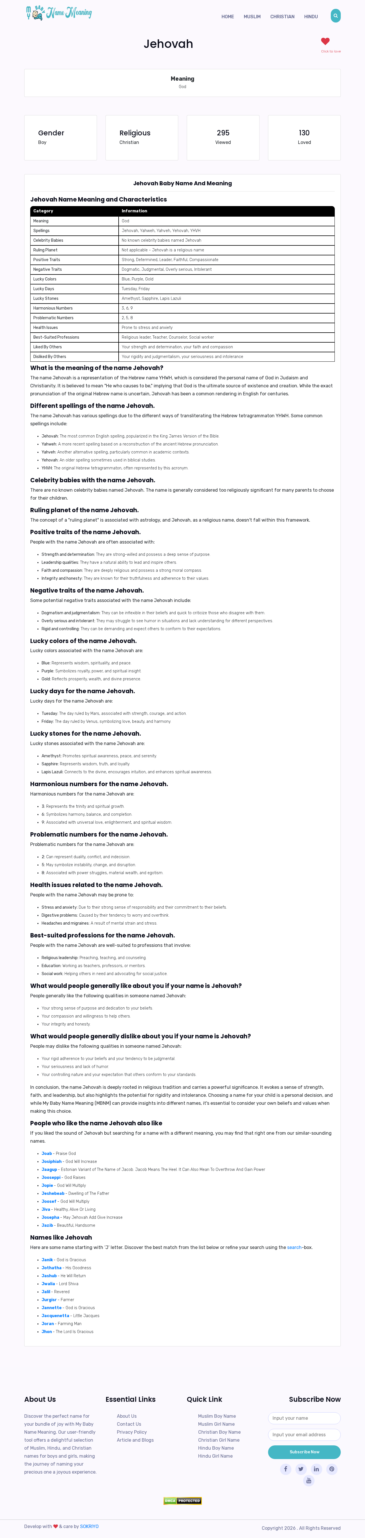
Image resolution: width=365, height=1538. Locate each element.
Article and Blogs (135, 1440)
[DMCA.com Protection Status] (182, 1501)
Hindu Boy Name (216, 1448)
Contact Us (129, 1424)
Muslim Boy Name (217, 1416)
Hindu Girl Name (215, 1456)
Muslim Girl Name (216, 1424)
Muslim (252, 16)
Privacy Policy (132, 1432)
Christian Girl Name (219, 1440)
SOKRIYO (89, 1526)
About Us (127, 1416)
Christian (282, 16)
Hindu (311, 16)
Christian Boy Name (219, 1432)
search (294, 1247)
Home (228, 16)
